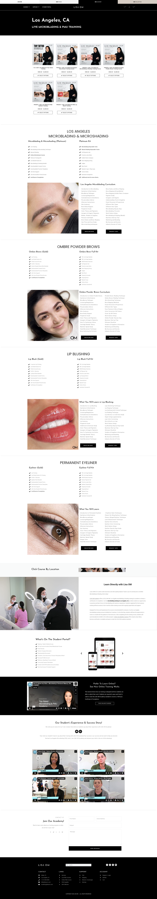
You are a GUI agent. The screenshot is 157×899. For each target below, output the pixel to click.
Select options (43, 75)
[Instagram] (110, 865)
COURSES (25, 7)
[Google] (80, 731)
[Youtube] (116, 865)
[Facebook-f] (107, 865)
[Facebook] (76, 731)
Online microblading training (121, 617)
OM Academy (95, 598)
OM (57, 1)
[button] (81, 653)
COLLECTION (138, 1)
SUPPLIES (35, 7)
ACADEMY (99, 1)
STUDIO (60, 1)
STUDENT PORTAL (46, 7)
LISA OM (20, 1)
